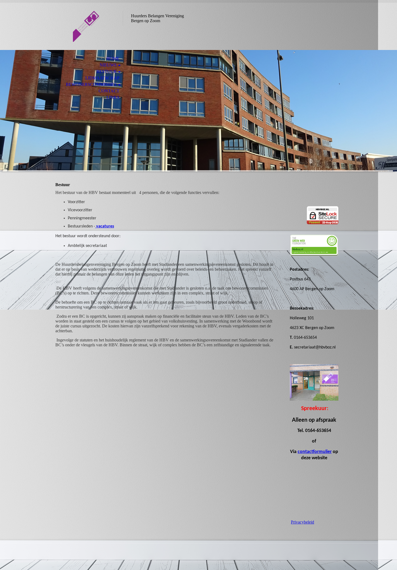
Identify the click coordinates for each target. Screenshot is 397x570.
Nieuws (108, 65)
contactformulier (315, 451)
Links (112, 97)
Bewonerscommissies (91, 84)
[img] (86, 26)
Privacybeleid (302, 522)
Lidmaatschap (102, 78)
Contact (109, 91)
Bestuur (106, 71)
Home (112, 58)
